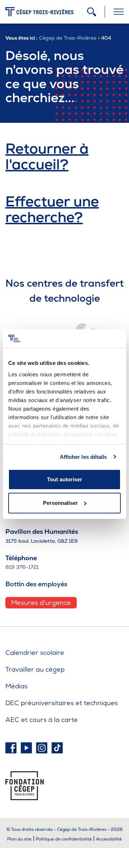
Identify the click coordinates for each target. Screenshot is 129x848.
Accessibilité (109, 839)
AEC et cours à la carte (41, 720)
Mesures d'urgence (41, 602)
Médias (16, 686)
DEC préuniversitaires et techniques (61, 703)
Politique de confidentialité (64, 839)
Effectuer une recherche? (52, 209)
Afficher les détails (83, 457)
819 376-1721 (22, 567)
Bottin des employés (36, 584)
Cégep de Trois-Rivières (67, 38)
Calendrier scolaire (34, 652)
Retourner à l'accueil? (47, 156)
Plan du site (19, 839)
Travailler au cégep (34, 669)
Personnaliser (60, 503)
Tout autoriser (64, 479)
